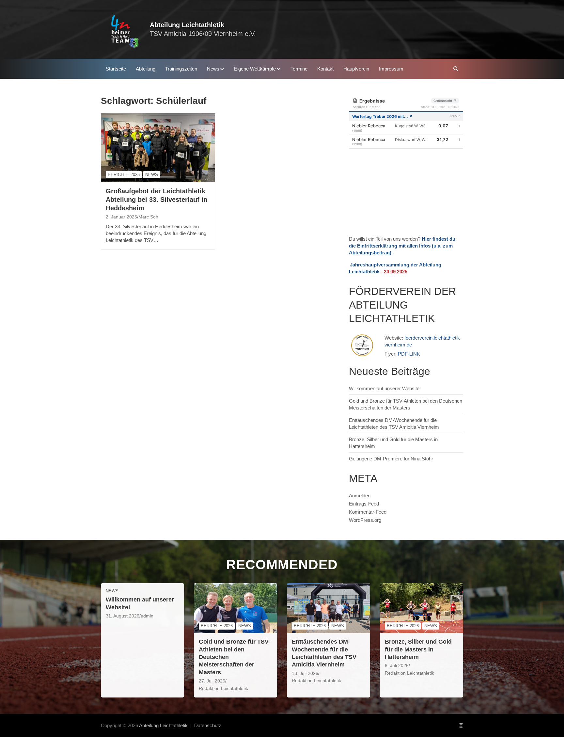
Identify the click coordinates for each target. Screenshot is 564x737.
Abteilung (145, 69)
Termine (298, 69)
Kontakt (325, 69)
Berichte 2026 (217, 625)
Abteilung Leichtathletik (187, 24)
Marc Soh (148, 216)
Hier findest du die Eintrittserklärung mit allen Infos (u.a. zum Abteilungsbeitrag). (402, 245)
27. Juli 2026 (212, 680)
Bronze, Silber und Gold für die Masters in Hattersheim (418, 649)
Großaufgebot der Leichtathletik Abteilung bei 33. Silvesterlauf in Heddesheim (156, 199)
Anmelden (359, 495)
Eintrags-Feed (364, 503)
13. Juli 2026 (305, 673)
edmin (147, 615)
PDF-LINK (409, 354)
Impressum (391, 69)
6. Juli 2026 (397, 665)
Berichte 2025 (124, 174)
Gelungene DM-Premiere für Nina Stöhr (391, 458)
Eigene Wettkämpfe (255, 69)
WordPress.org (365, 520)
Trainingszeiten (181, 69)
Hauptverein (356, 69)
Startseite (116, 69)
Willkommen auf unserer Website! (385, 388)
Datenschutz (207, 725)
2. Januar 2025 (121, 216)
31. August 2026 (122, 615)
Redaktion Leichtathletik (223, 688)
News (213, 69)
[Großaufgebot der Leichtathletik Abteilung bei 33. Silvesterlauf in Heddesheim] (158, 147)
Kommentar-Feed (367, 512)
